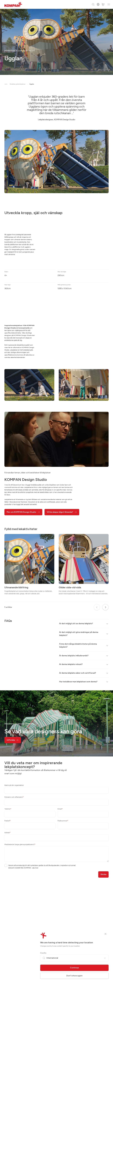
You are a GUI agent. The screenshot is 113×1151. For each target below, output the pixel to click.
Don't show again (74, 976)
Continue (74, 968)
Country (43, 953)
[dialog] (56, 575)
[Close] (105, 934)
